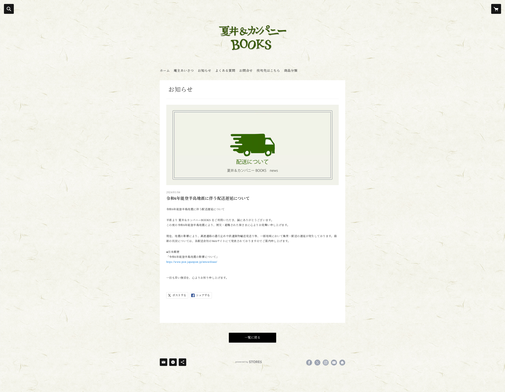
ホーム (165, 70)
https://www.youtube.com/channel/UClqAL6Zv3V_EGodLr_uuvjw (334, 363)
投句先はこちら (268, 70)
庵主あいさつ (184, 70)
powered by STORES (248, 361)
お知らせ (204, 70)
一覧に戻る (252, 337)
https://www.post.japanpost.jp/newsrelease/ (191, 261)
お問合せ (246, 70)
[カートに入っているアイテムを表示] (496, 9)
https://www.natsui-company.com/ (342, 363)
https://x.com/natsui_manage (317, 363)
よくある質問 (225, 70)
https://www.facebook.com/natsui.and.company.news (309, 363)
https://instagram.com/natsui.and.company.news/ (326, 363)
